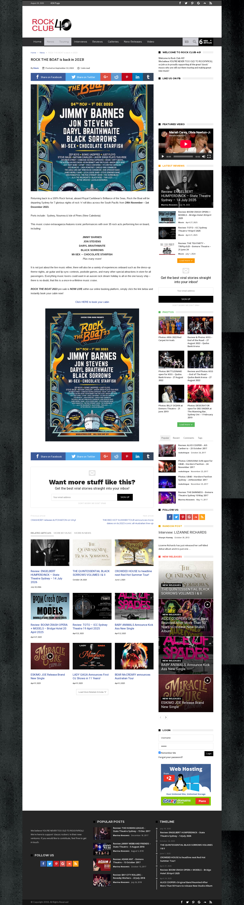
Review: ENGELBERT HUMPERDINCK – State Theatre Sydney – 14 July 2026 (46, 576)
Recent (176, 438)
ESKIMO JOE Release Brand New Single (48, 676)
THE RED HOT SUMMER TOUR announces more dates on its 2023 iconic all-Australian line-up (128, 519)
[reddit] (116, 77)
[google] (105, 77)
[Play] (162, 156)
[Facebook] (180, 3)
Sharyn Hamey (166, 537)
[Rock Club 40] (51, 17)
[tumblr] (148, 77)
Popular (165, 438)
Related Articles (41, 533)
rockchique (183, 452)
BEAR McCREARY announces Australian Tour (132, 676)
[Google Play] (198, 3)
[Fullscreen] (209, 156)
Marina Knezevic (169, 204)
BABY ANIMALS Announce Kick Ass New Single (134, 626)
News (42, 52)
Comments (188, 438)
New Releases (172, 585)
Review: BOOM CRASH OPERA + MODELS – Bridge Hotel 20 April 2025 (49, 628)
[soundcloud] (204, 3)
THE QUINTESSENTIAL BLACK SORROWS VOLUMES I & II (91, 572)
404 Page (55, 3)
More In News (82, 533)
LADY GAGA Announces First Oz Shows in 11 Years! (91, 676)
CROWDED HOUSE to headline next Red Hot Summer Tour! (133, 572)
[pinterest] (127, 77)
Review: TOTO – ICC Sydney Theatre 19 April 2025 (90, 626)
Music (36, 68)
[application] (186, 144)
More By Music (63, 533)
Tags (200, 438)
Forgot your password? (171, 757)
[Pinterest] (192, 3)
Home (33, 52)
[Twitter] (186, 3)
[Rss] (210, 3)
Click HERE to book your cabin (92, 302)
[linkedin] (137, 77)
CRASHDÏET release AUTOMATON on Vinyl (53, 517)
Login (208, 753)
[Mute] (203, 156)
